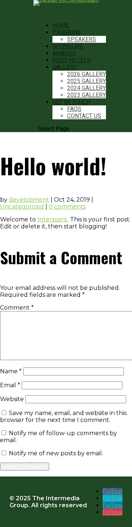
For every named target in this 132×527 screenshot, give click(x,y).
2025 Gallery (86, 81)
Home (60, 25)
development (29, 199)
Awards (64, 53)
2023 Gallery (86, 94)
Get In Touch (71, 101)
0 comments (67, 206)
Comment (17, 307)
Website (12, 399)
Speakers (81, 39)
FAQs (74, 108)
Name (11, 371)
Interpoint (52, 219)
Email (10, 385)
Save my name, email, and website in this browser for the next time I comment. (63, 416)
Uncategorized (22, 206)
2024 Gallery (86, 88)
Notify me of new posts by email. (56, 453)
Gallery (64, 67)
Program (66, 32)
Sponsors (67, 46)
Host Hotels (71, 60)
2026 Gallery (86, 74)
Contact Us (84, 115)
